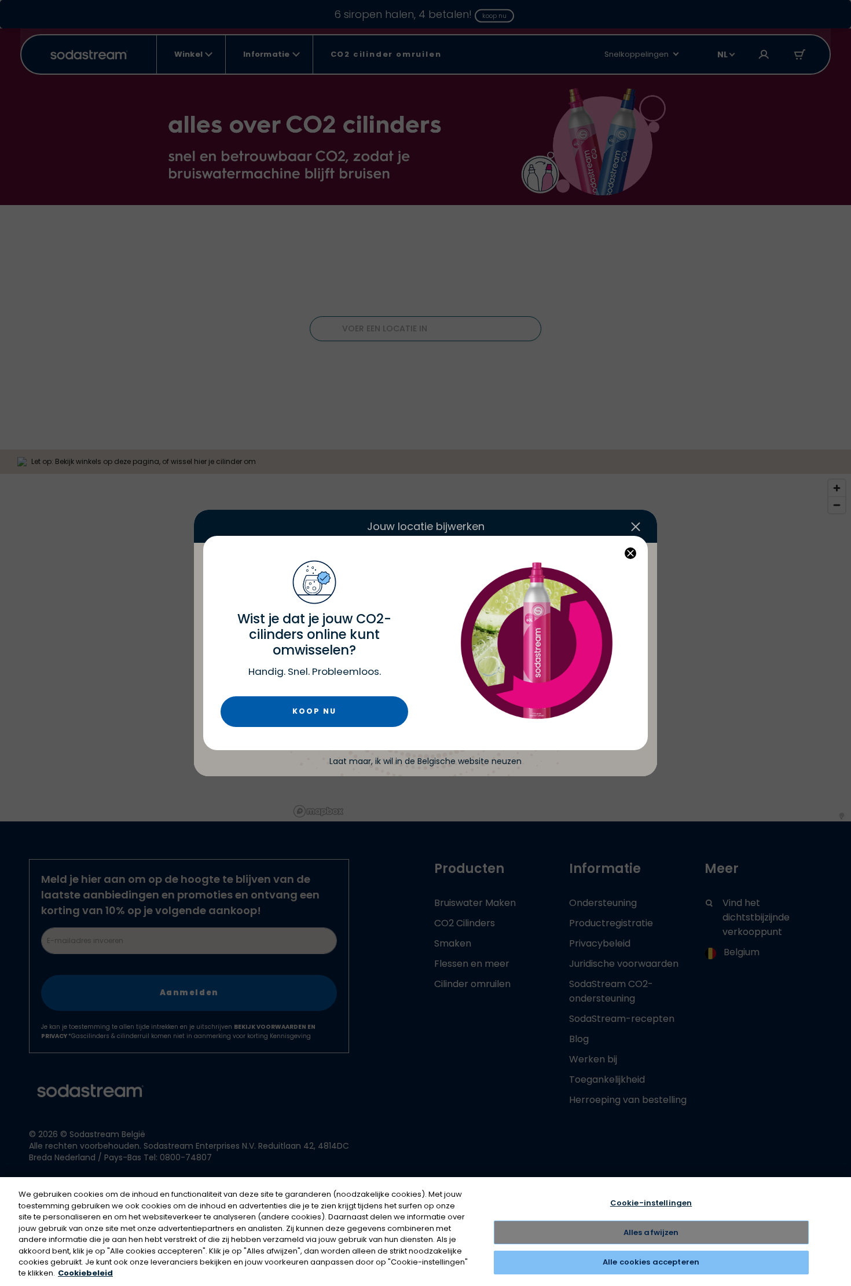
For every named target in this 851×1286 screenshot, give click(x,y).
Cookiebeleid (85, 1273)
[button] (630, 553)
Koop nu (314, 711)
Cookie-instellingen (651, 1202)
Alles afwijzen (651, 1232)
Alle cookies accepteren (651, 1261)
